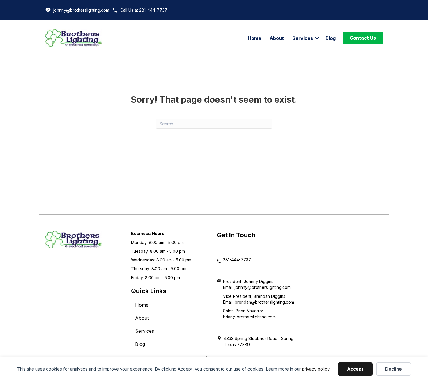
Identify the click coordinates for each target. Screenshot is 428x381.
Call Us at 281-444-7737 (143, 10)
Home (254, 38)
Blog (331, 38)
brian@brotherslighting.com (249, 316)
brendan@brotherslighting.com (264, 302)
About (277, 38)
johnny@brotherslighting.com (81, 10)
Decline (393, 369)
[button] (317, 38)
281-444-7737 (237, 259)
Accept (355, 369)
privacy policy (316, 369)
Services (302, 38)
